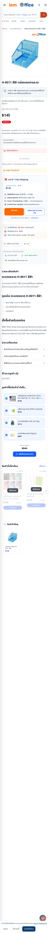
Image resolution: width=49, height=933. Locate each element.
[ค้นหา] (43, 15)
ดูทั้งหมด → (43, 466)
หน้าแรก (4, 29)
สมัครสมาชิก (34, 218)
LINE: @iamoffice (30, 255)
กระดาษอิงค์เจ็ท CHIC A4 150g (28, 421)
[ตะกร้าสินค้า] (45, 5)
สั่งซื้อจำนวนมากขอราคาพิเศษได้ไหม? (24, 363)
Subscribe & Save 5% (34, 211)
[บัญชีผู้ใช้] (39, 5)
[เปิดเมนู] (4, 5)
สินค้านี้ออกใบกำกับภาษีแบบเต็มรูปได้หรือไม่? (24, 349)
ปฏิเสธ (5, 929)
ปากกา (41, 21)
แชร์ (27, 243)
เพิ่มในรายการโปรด (13, 243)
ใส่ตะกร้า (14, 210)
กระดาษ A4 (32, 21)
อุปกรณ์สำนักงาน (16, 29)
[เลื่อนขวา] (46, 491)
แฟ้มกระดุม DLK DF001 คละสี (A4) (30, 409)
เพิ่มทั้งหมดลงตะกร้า (26, 454)
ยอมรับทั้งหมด (29, 929)
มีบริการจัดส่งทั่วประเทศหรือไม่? (24, 356)
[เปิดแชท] (42, 918)
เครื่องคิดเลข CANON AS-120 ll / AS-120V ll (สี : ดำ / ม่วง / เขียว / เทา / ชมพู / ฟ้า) (30, 397)
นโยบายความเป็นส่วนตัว (40, 923)
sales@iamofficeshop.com (18, 260)
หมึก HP (14, 21)
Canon (22, 21)
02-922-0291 (12, 255)
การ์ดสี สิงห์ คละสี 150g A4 (27, 433)
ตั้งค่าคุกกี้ (16, 929)
